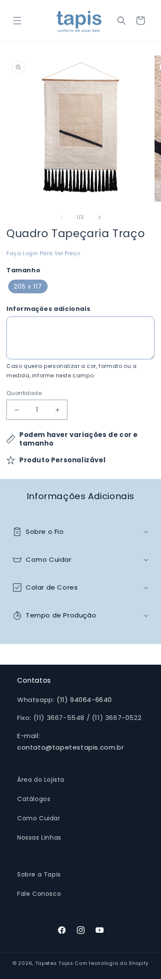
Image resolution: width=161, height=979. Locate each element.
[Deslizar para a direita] (99, 217)
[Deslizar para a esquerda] (61, 217)
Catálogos (33, 799)
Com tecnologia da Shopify (112, 963)
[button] (17, 20)
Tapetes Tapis (54, 963)
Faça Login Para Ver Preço (43, 253)
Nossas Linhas (39, 837)
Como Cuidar (39, 818)
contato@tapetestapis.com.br (70, 747)
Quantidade (24, 393)
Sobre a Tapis (39, 874)
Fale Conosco (39, 893)
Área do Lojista (40, 779)
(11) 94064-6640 (84, 699)
